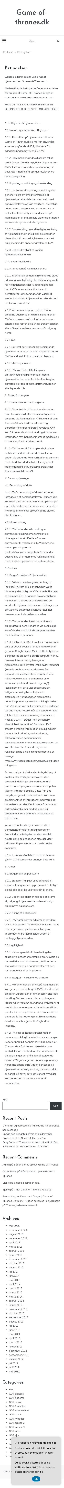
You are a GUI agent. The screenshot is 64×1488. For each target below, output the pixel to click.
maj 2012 (14, 1371)
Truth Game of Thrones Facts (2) (33, 1189)
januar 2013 (15, 1346)
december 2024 (18, 1230)
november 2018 (18, 1238)
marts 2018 (15, 1246)
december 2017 (18, 1259)
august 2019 (16, 1234)
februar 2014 (16, 1300)
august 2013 (16, 1321)
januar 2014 (15, 1305)
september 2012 (18, 1354)
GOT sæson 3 (17, 1427)
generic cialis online (29, 795)
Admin (6, 1164)
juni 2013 (14, 1329)
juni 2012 (14, 1367)
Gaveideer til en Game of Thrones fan (24, 1138)
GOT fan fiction (17, 1406)
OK (36, 1479)
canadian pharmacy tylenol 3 (22, 150)
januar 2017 (15, 1292)
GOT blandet (16, 1393)
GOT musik (15, 1414)
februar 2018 (16, 1250)
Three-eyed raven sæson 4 (21, 1205)
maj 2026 (14, 1225)
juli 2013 (13, 1325)
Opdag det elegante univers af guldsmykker (27, 1133)
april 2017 (14, 1284)
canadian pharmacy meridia (21, 701)
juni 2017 (14, 1275)
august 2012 (16, 1359)
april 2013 (14, 1338)
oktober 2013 (16, 1313)
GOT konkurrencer (19, 1410)
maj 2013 (14, 1334)
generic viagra (13, 194)
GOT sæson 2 (17, 1422)
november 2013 (18, 1309)
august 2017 (16, 1267)
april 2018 (14, 1242)
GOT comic (15, 1402)
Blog (11, 1389)
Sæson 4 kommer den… (27, 1182)
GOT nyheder (16, 1418)
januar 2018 (15, 1255)
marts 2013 (15, 1342)
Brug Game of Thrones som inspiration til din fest (30, 1142)
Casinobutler (9, 1171)
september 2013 (18, 1317)
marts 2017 (15, 1288)
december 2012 (18, 1350)
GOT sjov (14, 1435)
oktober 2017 (16, 1263)
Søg (4, 1099)
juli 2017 (13, 1271)
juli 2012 (13, 1363)
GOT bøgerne (16, 1397)
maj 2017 (14, 1280)
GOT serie (15, 1431)
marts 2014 (15, 1296)
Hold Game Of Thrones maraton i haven (25, 1146)
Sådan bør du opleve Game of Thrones (36, 1164)
